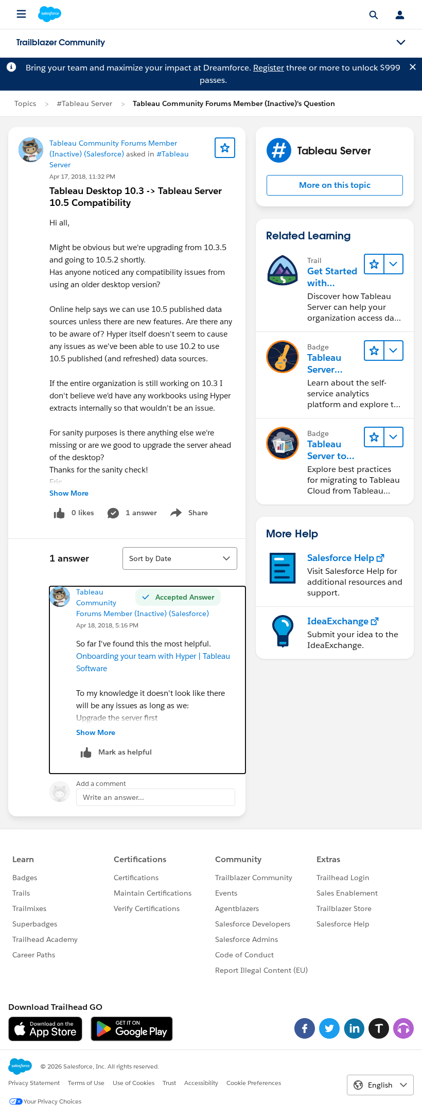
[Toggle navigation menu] (401, 42)
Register (268, 67)
